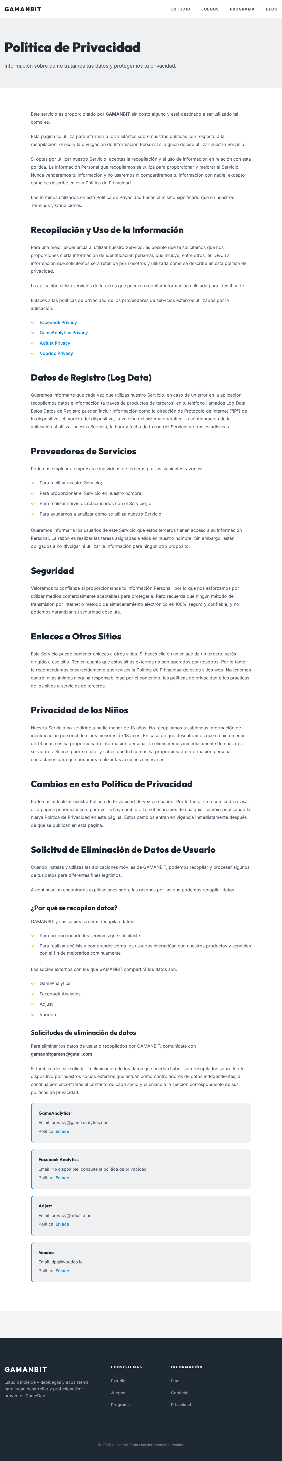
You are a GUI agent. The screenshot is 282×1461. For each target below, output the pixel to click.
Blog (272, 9)
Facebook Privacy (58, 322)
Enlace (62, 1131)
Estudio (181, 9)
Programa (242, 9)
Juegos (210, 9)
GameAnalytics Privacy (64, 332)
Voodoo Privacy (56, 353)
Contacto (180, 1392)
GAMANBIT (23, 9)
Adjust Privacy (55, 343)
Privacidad (181, 1404)
